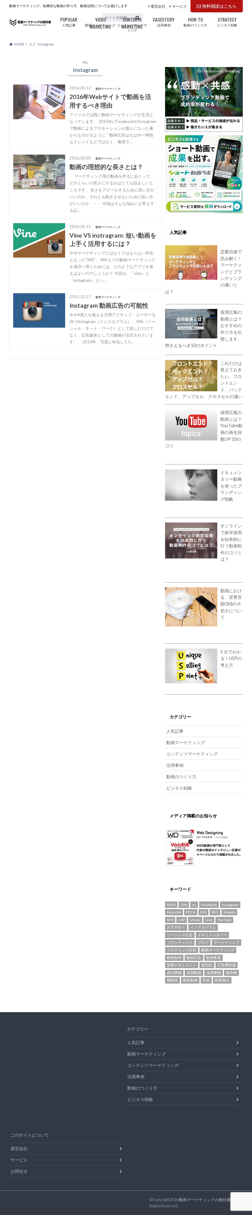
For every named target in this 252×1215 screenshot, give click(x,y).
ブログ (203, 942)
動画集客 (213, 957)
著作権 (231, 972)
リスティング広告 (181, 950)
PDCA (190, 912)
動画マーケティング (100, 22)
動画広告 (194, 957)
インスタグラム (203, 927)
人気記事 (68, 21)
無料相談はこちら (219, 6)
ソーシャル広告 (180, 935)
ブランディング (180, 942)
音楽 (206, 980)
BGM (171, 904)
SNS (170, 919)
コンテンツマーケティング (132, 24)
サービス (179, 6)
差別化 (206, 965)
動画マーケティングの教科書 (205, 1199)
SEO (215, 912)
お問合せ (19, 1171)
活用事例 (164, 21)
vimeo (195, 919)
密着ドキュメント (181, 965)
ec (194, 904)
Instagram (230, 904)
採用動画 (194, 972)
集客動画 (190, 980)
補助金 (172, 980)
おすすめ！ (176, 927)
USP (181, 919)
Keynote (174, 912)
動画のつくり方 (195, 21)
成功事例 (174, 972)
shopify (229, 912)
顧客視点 (222, 980)
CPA (183, 904)
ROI (203, 912)
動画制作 (174, 957)
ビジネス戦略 (227, 21)
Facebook (209, 904)
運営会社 (158, 6)
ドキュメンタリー (212, 935)
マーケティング (226, 942)
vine (208, 919)
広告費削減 (226, 965)
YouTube (224, 919)
